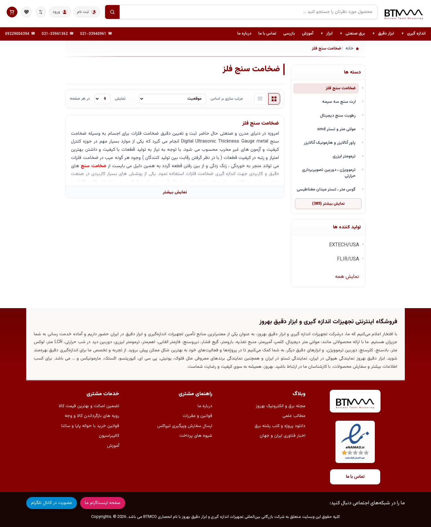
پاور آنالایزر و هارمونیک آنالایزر (330, 142)
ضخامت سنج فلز (341, 88)
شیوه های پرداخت (195, 435)
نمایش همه (347, 277)
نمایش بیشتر (175, 192)
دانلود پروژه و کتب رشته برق (280, 426)
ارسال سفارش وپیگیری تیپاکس (184, 426)
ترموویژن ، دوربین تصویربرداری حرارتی (329, 173)
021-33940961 (93, 34)
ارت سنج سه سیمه (339, 101)
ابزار (326, 34)
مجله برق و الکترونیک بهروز (280, 406)
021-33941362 (55, 34)
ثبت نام (83, 12)
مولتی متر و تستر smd (336, 129)
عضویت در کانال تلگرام (51, 503)
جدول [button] (274, 99)
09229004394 (17, 34)
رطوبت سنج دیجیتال (338, 115)
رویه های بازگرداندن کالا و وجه (92, 416)
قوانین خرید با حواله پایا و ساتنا (90, 426)
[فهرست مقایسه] (40, 12)
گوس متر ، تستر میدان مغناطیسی (326, 189)
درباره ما (244, 34)
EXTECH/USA (344, 245)
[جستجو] (112, 12)
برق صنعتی (352, 34)
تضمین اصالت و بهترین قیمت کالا (89, 406)
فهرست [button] (260, 99)
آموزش (307, 34)
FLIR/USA (348, 259)
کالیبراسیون (109, 435)
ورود (56, 12)
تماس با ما (267, 34)
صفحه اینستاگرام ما (103, 503)
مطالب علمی (293, 416)
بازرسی (289, 34)
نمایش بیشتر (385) (328, 204)
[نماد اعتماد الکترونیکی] (355, 442)
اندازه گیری (413, 34)
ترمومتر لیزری (344, 156)
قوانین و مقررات (197, 416)
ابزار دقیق (383, 34)
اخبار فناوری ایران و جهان (282, 435)
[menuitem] (413, 34)
